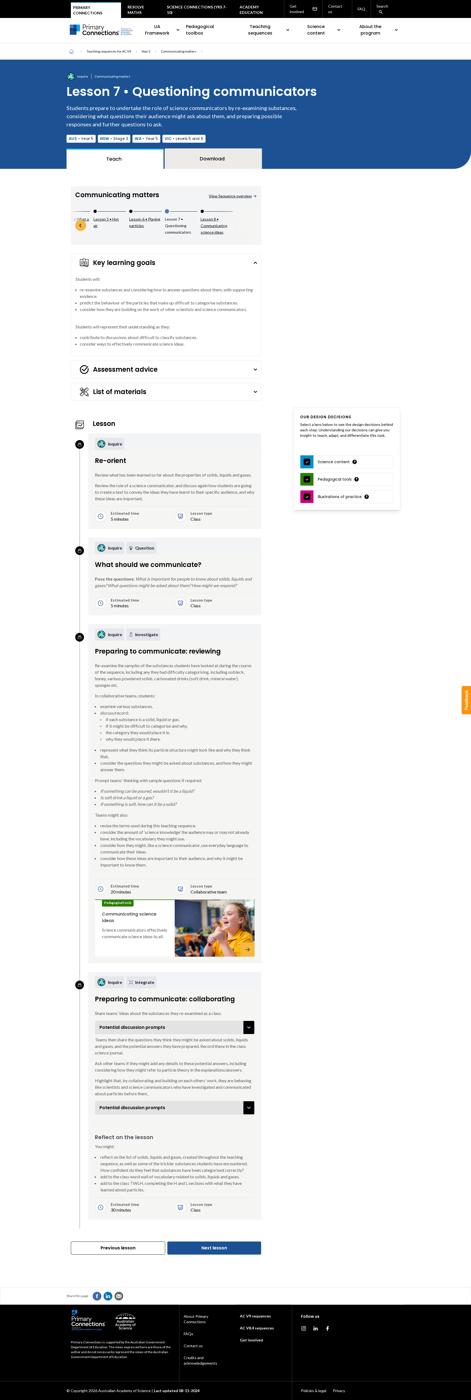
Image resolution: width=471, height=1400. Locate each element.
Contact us (335, 9)
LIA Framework (157, 29)
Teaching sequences (260, 29)
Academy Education (251, 10)
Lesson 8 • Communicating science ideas (214, 225)
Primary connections (87, 10)
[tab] (115, 158)
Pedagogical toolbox (200, 29)
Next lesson (214, 1248)
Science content (316, 29)
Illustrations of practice (340, 496)
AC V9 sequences (255, 1316)
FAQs (188, 1333)
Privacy (339, 1390)
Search (382, 6)
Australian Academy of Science (124, 1390)
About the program (370, 29)
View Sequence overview (230, 196)
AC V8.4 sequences (257, 1328)
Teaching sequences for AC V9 (109, 51)
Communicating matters (179, 51)
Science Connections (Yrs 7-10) (197, 10)
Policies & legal (313, 1390)
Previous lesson (118, 1248)
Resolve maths (136, 10)
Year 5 (145, 51)
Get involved (297, 9)
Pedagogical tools (335, 479)
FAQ (361, 9)
